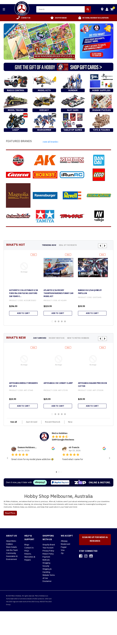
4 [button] (62, 321)
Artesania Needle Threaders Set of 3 (23, 384)
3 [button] (58, 321)
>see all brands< (50, 141)
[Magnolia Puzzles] (18, 195)
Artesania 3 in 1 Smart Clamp (58, 383)
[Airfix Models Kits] (18, 160)
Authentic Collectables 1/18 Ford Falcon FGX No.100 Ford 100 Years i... (23, 293)
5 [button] (65, 321)
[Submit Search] (88, 9)
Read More (10, 513)
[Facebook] (80, 556)
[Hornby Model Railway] (45, 175)
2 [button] (55, 321)
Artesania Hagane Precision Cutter (92, 384)
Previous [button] (100, 245)
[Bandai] (99, 160)
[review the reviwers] (53, 449)
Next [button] (104, 245)
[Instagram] (85, 556)
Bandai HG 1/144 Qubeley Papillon (90, 291)
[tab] (49, 245)
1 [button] (52, 321)
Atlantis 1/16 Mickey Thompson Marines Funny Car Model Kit (58, 293)
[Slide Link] (39, 41)
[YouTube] (91, 556)
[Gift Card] (58, 67)
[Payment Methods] (58, 482)
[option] (23, 18)
